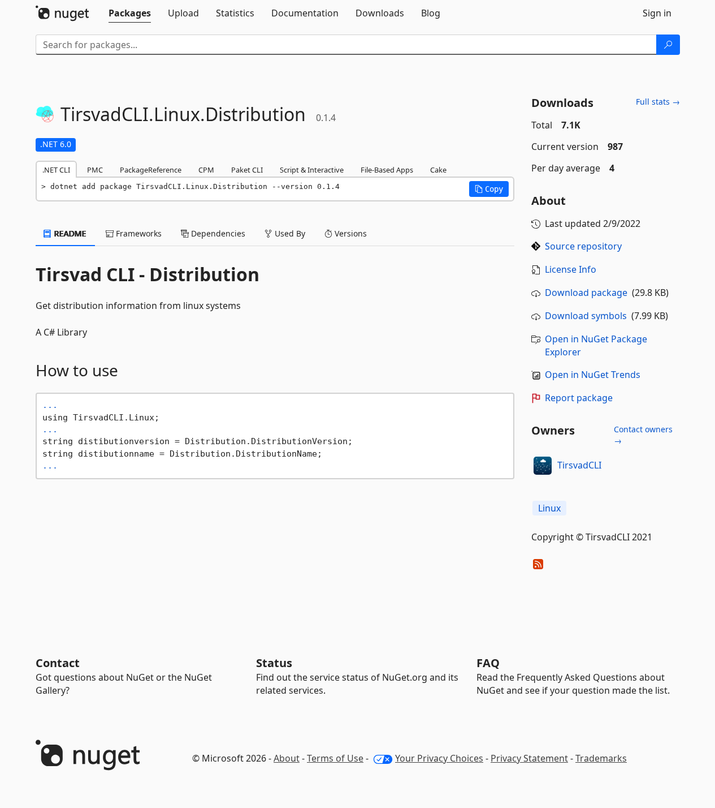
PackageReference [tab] (150, 170)
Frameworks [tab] (138, 233)
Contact (58, 663)
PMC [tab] (95, 170)
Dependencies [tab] (217, 233)
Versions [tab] (349, 233)
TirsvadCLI (579, 465)
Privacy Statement (529, 758)
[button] (489, 189)
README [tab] (69, 233)
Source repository (583, 246)
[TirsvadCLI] (542, 465)
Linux (549, 508)
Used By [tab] (288, 233)
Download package (586, 292)
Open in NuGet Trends (592, 374)
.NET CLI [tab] (56, 170)
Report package (579, 398)
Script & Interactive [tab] (312, 170)
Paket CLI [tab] (247, 170)
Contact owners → (643, 435)
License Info (570, 269)
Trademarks (601, 758)
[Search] (668, 45)
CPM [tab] (206, 170)
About (287, 758)
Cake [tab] (438, 170)
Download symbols (586, 316)
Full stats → (658, 101)
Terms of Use (335, 758)
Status (274, 663)
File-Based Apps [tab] (387, 170)
